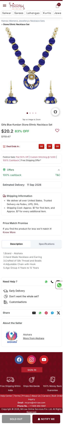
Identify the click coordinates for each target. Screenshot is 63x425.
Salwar (6, 13)
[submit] (57, 130)
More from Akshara (33, 338)
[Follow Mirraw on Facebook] (19, 359)
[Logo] (16, 6)
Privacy (26, 395)
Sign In (31, 370)
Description (16, 243)
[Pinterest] (46, 313)
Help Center (6, 395)
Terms (17, 395)
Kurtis (47, 13)
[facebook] (52, 313)
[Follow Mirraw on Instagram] (31, 359)
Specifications (46, 243)
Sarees (18, 13)
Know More (9, 232)
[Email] (34, 313)
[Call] (52, 281)
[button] (27, 113)
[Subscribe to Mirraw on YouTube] (43, 359)
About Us (35, 395)
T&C (57, 174)
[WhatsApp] (46, 281)
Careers (46, 395)
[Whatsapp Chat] (58, 285)
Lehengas (33, 13)
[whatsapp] (40, 313)
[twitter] (58, 313)
